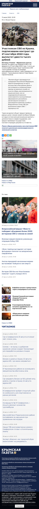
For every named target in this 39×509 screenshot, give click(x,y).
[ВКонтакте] (3, 135)
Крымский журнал (21, 1)
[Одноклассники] (5, 135)
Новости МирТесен (8, 182)
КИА (10, 1)
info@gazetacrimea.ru (22, 482)
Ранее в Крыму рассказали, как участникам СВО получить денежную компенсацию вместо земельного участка (19, 128)
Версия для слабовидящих (19, 9)
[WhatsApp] (10, 135)
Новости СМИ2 (7, 181)
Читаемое (8, 326)
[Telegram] (8, 135)
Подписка (33, 1)
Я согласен (19, 506)
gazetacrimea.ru (15, 486)
